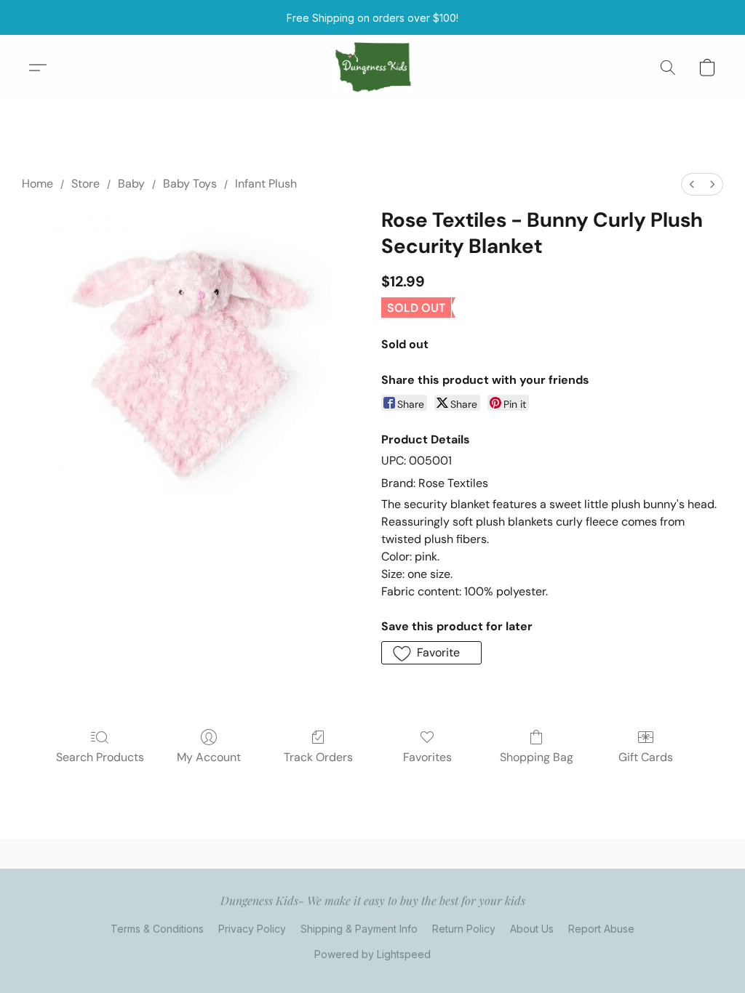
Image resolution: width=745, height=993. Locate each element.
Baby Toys (190, 183)
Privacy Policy (252, 928)
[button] (373, 67)
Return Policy (463, 928)
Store (85, 183)
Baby (131, 183)
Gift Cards (645, 757)
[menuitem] (692, 184)
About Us (532, 928)
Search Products (100, 757)
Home (37, 183)
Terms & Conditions (157, 928)
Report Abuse (601, 928)
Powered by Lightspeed (372, 954)
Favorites (427, 757)
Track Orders (318, 757)
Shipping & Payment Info (359, 928)
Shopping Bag (536, 757)
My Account (209, 757)
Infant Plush (266, 183)
